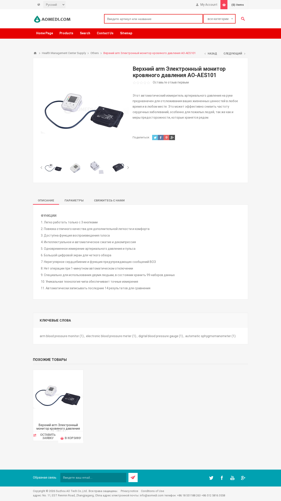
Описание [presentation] (46, 200)
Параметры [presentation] (74, 200)
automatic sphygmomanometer (208, 336)
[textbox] (153, 19)
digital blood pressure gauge (158, 336)
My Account (208, 4)
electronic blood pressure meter (108, 336)
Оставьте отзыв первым (171, 82)
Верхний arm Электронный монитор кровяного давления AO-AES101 (58, 428)
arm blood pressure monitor (59, 336)
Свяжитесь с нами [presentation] (109, 200)
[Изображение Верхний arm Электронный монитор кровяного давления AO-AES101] (53, 167)
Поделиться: (141, 137)
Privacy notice (129, 491)
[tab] (46, 200)
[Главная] (35, 53)
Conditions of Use (152, 491)
